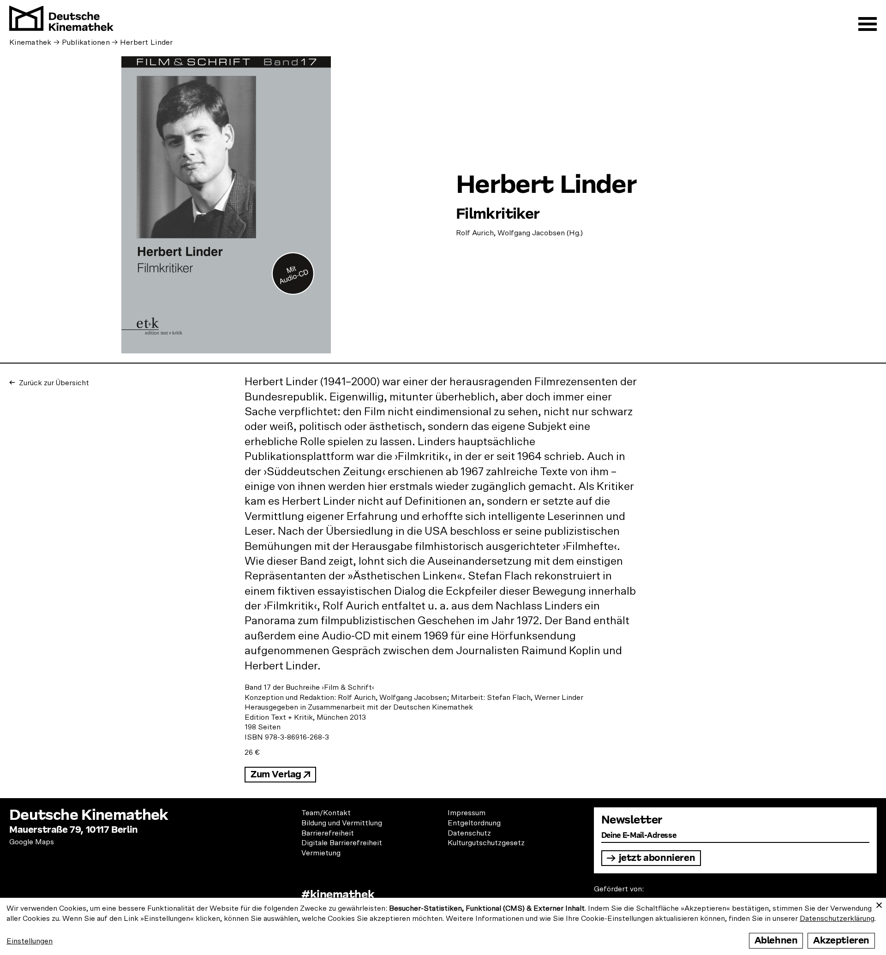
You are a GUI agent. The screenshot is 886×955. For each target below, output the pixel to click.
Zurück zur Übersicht (53, 383)
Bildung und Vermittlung (341, 823)
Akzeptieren (841, 940)
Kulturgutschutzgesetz (486, 843)
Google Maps (31, 842)
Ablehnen (776, 940)
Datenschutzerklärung (837, 918)
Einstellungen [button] (29, 941)
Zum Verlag (276, 774)
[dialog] (443, 926)
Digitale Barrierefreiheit (341, 843)
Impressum (466, 813)
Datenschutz (469, 833)
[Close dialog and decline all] (879, 903)
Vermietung (321, 853)
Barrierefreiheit (327, 833)
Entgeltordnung (474, 823)
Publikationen (86, 42)
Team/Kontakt (326, 813)
